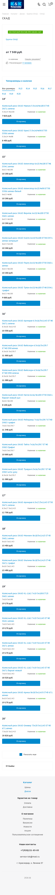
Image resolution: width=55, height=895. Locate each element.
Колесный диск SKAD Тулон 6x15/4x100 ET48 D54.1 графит (27, 289)
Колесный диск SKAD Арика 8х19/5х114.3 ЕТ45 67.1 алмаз (27, 694)
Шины (28, 787)
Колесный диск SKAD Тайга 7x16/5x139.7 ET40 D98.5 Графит (25, 446)
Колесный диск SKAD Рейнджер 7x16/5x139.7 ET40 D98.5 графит (27, 421)
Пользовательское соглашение (27, 834)
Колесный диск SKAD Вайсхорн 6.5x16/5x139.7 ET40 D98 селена (25, 371)
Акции (27, 830)
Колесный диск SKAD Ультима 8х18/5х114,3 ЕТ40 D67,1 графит (26, 561)
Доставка (27, 807)
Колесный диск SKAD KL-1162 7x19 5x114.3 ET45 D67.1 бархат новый (26, 669)
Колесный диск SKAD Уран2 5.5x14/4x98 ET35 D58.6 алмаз (24, 132)
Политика (27, 818)
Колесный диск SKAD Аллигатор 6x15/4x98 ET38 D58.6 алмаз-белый (26, 190)
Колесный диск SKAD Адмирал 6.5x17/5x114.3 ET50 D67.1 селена (27, 503)
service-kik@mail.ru (30, 857)
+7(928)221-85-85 (30, 850)
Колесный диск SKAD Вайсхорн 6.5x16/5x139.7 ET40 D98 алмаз (25, 347)
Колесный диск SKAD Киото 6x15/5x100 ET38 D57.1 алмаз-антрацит (27, 239)
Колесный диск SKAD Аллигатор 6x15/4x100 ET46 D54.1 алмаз (26, 165)
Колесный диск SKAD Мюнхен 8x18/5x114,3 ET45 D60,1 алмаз (26, 537)
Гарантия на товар (27, 798)
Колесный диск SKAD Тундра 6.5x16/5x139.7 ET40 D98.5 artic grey (26, 470)
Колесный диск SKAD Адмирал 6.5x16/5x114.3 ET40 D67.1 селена (27, 322)
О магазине (27, 813)
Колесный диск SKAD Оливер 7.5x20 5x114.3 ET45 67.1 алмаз (26, 727)
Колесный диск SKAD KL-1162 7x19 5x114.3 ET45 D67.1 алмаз (26, 644)
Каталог (27, 782)
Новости (27, 826)
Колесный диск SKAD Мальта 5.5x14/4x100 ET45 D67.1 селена (25, 107)
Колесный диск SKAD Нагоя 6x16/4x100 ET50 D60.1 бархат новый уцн (27, 396)
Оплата (27, 803)
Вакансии (27, 822)
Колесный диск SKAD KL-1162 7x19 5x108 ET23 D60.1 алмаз (25, 595)
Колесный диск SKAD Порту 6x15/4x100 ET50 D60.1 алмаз (27, 264)
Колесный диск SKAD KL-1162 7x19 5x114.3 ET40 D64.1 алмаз (26, 619)
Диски (27, 791)
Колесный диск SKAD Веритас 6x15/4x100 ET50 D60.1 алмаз (25, 214)
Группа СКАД (12, 39)
